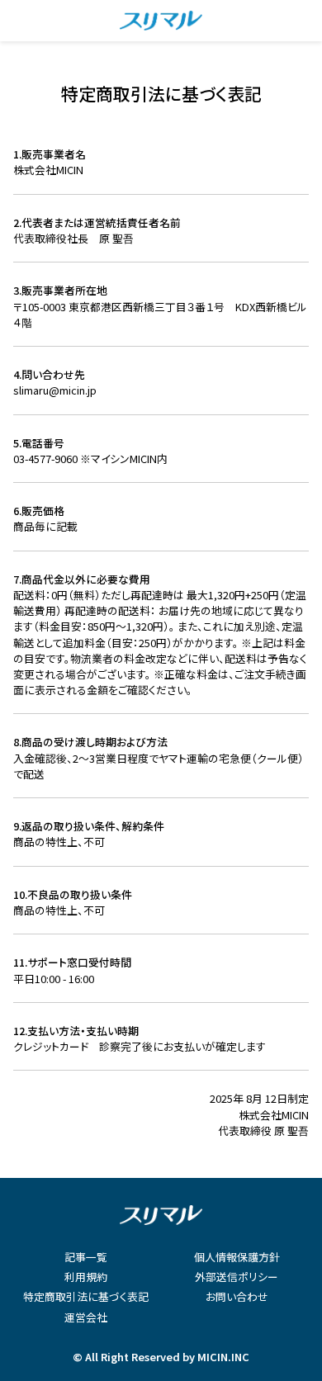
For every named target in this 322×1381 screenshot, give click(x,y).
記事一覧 (85, 1257)
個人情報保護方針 (237, 1257)
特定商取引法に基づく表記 (86, 1296)
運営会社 (85, 1317)
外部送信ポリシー (236, 1276)
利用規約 (85, 1276)
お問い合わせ (237, 1296)
